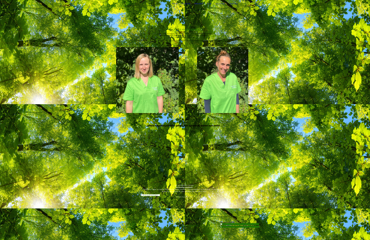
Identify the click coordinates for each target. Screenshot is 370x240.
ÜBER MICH (198, 4)
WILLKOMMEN (150, 233)
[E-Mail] (221, 224)
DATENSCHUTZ (188, 233)
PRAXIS (175, 4)
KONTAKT (234, 4)
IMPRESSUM (178, 233)
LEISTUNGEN (220, 4)
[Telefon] (221, 227)
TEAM (209, 4)
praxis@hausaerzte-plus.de (190, 226)
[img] (128, 7)
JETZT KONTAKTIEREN (164, 233)
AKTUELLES (185, 4)
